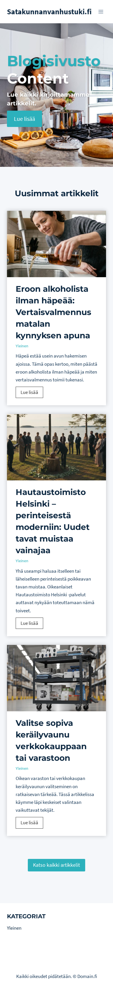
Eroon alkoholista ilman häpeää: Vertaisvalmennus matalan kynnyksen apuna (53, 312)
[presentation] (56, 244)
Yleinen (22, 346)
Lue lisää (32, 393)
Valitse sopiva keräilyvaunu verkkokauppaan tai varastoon (51, 740)
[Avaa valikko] (100, 11)
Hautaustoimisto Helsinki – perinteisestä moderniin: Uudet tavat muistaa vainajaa (53, 521)
